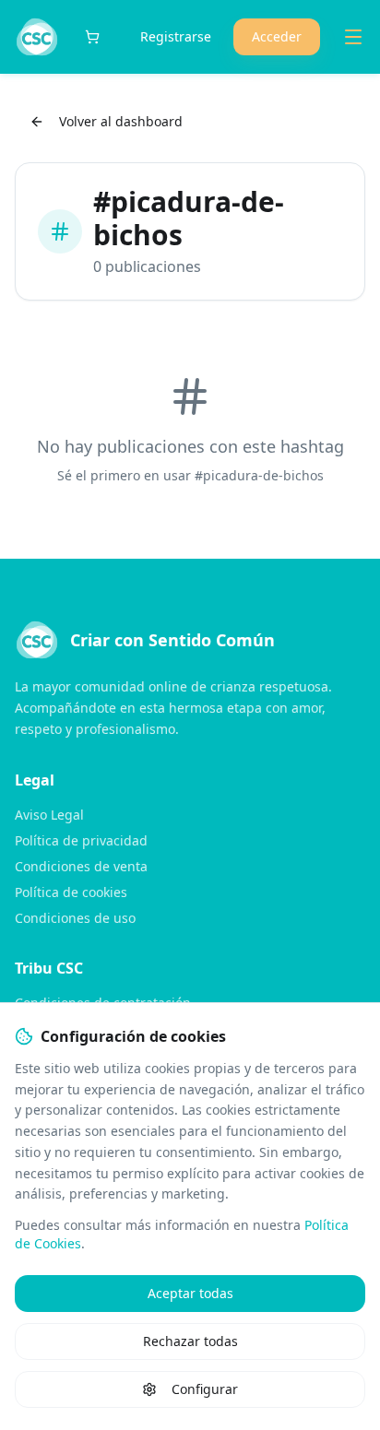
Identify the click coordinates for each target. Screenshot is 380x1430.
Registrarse (175, 36)
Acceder (277, 36)
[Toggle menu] (353, 36)
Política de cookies (71, 892)
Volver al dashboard (121, 121)
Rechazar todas (190, 1341)
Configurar (205, 1389)
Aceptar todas (190, 1293)
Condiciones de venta (81, 866)
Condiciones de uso (75, 918)
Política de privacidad (81, 840)
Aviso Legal (49, 814)
